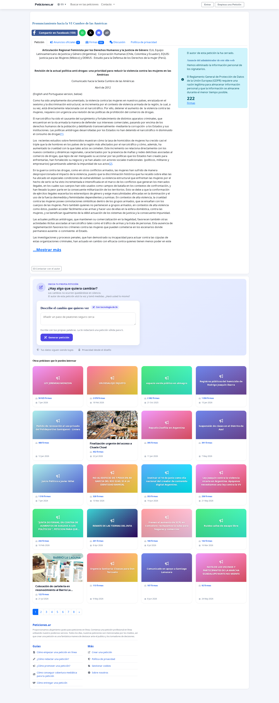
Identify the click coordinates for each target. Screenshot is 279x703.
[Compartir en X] (90, 32)
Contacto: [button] (107, 4)
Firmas (96, 42)
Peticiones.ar (44, 4)
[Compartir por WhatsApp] (82, 32)
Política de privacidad (144, 42)
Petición (39, 42)
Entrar (207, 4)
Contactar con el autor (48, 268)
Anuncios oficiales (66, 42)
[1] (61, 134)
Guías (37, 646)
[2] (110, 164)
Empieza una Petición (229, 4)
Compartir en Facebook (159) (57, 33)
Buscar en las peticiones (84, 4)
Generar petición (58, 337)
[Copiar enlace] (106, 32)
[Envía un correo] (98, 32)
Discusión (119, 42)
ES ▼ (64, 4)
